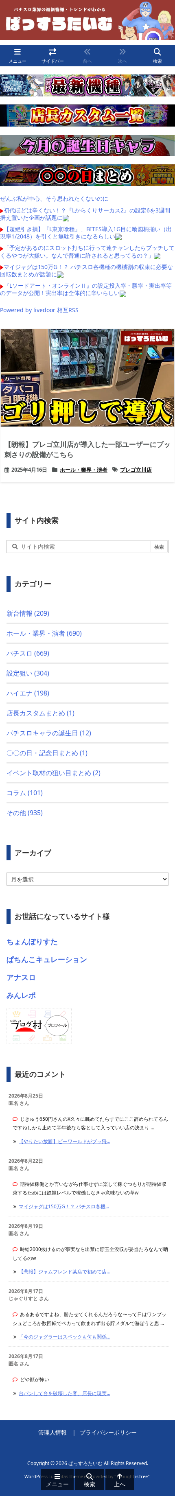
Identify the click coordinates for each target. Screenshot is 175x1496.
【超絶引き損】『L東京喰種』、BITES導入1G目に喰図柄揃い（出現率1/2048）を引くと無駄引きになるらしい (86, 232)
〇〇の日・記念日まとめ (47, 752)
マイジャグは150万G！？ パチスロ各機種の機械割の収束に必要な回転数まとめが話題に (86, 270)
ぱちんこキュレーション (47, 959)
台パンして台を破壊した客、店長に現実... (64, 1393)
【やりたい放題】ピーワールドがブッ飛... (64, 1141)
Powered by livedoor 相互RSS (39, 310)
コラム (25, 792)
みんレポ (21, 995)
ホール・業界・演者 (83, 469)
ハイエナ (28, 693)
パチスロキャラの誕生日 (49, 732)
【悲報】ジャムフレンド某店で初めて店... (64, 1271)
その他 (25, 812)
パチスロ (28, 653)
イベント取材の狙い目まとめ (54, 772)
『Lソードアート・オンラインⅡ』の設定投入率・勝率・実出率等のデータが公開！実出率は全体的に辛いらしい (86, 289)
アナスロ (21, 977)
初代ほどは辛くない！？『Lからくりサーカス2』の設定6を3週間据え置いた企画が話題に (85, 213)
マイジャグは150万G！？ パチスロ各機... (64, 1206)
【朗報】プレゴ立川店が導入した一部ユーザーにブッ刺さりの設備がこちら (87, 449)
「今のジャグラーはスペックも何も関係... (64, 1336)
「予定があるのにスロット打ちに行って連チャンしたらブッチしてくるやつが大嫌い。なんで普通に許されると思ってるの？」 (87, 251)
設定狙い (28, 673)
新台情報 (28, 613)
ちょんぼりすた (32, 941)
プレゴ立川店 (136, 469)
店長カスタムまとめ (40, 713)
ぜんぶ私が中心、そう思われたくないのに (54, 198)
